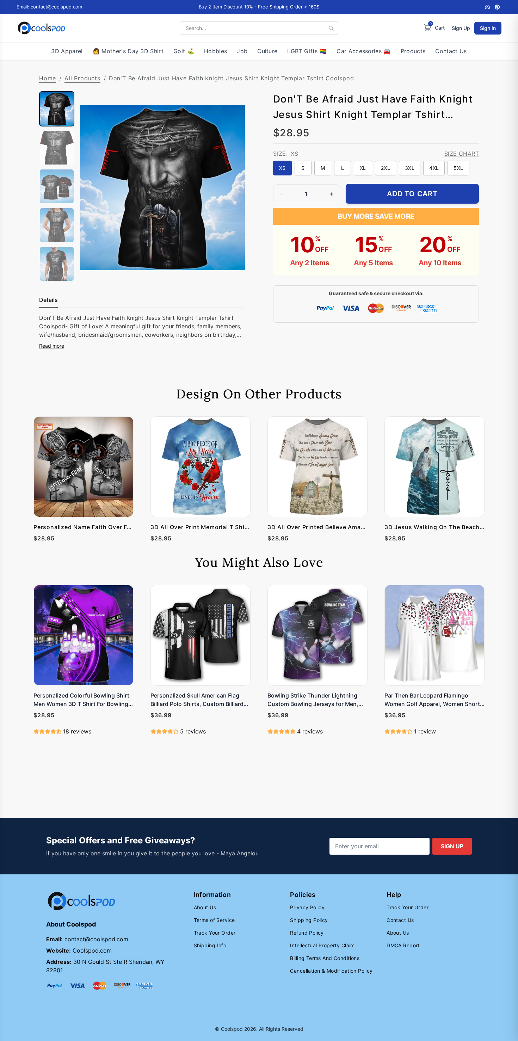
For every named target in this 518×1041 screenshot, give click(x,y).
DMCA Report (403, 945)
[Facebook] (487, 7)
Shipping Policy (309, 920)
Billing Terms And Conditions (324, 958)
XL (363, 168)
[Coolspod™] (81, 901)
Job (242, 51)
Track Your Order (215, 933)
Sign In (488, 28)
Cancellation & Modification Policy (331, 971)
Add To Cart (412, 194)
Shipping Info (210, 945)
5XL (458, 168)
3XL (409, 168)
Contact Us (451, 51)
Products (413, 51)
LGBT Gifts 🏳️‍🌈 (307, 51)
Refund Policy (306, 933)
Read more (51, 346)
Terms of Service (214, 920)
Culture (267, 51)
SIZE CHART (461, 153)
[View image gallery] (232, 272)
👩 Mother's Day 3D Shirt (128, 51)
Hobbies (215, 51)
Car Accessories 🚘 (363, 51)
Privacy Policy (307, 907)
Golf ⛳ (183, 51)
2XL (385, 168)
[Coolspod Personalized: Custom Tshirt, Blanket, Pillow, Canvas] (41, 28)
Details (48, 299)
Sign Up (461, 28)
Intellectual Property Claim (322, 945)
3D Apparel (66, 51)
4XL (434, 168)
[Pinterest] (497, 7)
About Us (205, 907)
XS (282, 168)
